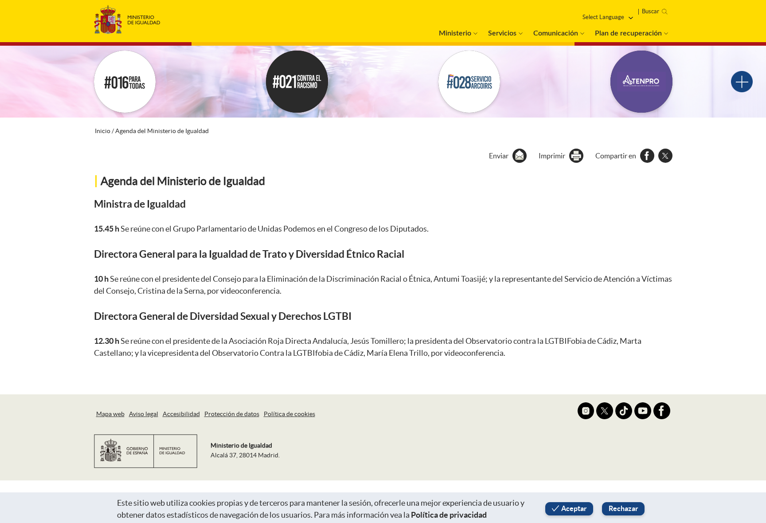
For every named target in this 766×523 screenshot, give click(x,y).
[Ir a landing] (742, 82)
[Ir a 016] (125, 82)
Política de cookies (289, 413)
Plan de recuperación (628, 33)
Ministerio (455, 33)
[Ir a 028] (469, 82)
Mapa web (110, 413)
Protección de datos (231, 413)
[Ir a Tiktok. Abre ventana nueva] (623, 410)
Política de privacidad (449, 514)
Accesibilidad (181, 413)
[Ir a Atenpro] (641, 82)
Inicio (102, 130)
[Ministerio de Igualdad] (127, 17)
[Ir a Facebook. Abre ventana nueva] (661, 410)
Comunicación (555, 33)
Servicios (502, 33)
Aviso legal (143, 413)
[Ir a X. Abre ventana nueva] (604, 410)
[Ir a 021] (297, 82)
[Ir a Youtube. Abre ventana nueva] (642, 410)
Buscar (650, 11)
